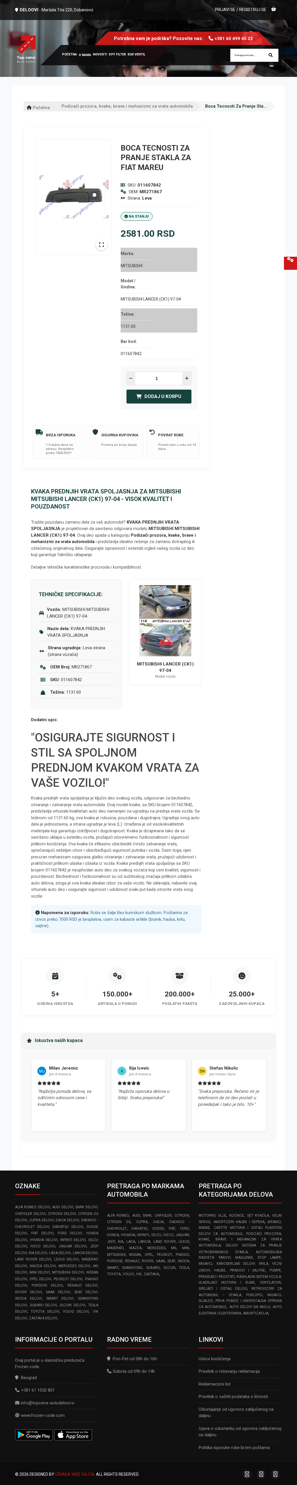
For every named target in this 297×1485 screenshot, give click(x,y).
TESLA (184, 1268)
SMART (113, 1268)
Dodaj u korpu (162, 396)
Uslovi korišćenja (215, 1358)
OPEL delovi (40, 1279)
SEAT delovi (85, 1292)
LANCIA (144, 1242)
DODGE (158, 1229)
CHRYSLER (163, 1215)
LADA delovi (59, 1253)
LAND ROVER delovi (33, 1259)
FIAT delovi (42, 1233)
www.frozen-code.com (43, 1415)
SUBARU (153, 1268)
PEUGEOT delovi (68, 1279)
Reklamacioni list (215, 1384)
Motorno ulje (212, 1215)
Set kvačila (258, 1215)
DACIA (158, 1222)
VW (139, 1274)
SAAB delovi (58, 1292)
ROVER (147, 1261)
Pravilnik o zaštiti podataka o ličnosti (233, 1396)
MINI (185, 1248)
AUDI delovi (62, 1207)
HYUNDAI (128, 1235)
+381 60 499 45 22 (234, 38)
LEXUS (184, 1242)
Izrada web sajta (74, 1474)
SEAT (171, 1261)
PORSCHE (115, 1261)
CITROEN (182, 1215)
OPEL (149, 1255)
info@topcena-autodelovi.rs (47, 1403)
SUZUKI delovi (72, 1305)
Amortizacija (255, 1313)
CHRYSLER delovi (30, 1214)
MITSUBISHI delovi (68, 1272)
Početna (41, 107)
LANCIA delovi (85, 1253)
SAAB (160, 1261)
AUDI (136, 1215)
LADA (130, 1242)
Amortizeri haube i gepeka (239, 1222)
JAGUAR (182, 1235)
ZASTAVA (151, 1274)
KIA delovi (38, 1253)
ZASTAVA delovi (43, 1318)
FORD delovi (70, 1233)
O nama (85, 55)
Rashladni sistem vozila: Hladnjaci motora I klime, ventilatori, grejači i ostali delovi (240, 1283)
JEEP (111, 1242)
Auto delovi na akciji (249, 1307)
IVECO (168, 1235)
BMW (147, 1215)
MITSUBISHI (116, 1255)
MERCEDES (156, 1248)
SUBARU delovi (43, 1305)
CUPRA (142, 1222)
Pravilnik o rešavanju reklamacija (229, 1371)
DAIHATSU (139, 1229)
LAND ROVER (164, 1242)
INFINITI (143, 1235)
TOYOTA (114, 1274)
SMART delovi (59, 1298)
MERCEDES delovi (74, 1266)
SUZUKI (169, 1268)
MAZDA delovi (43, 1266)
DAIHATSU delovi (67, 1227)
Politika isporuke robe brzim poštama (234, 1447)
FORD (184, 1229)
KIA (120, 1242)
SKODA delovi (28, 1298)
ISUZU (156, 1235)
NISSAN (135, 1255)
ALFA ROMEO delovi (32, 1207)
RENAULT (132, 1261)
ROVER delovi (28, 1292)
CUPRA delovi (41, 1220)
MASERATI (115, 1248)
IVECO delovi (42, 1246)
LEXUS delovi (66, 1259)
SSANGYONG (132, 1268)
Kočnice (236, 1215)
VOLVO (128, 1274)
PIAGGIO (182, 1255)
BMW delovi (86, 1207)
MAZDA (135, 1248)
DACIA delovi (67, 1220)
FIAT (172, 1229)
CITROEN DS (119, 1222)
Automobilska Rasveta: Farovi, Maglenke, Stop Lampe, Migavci (240, 1258)
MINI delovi (40, 1272)
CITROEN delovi (62, 1214)
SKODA (183, 1261)
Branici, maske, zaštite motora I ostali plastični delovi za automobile (240, 1228)
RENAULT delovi (82, 1285)
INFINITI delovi (73, 1240)
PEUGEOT (164, 1255)
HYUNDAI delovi (44, 1240)
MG (173, 1248)
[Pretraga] (270, 55)
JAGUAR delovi (72, 1246)
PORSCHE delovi (47, 1285)
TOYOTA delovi (45, 1311)
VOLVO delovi (76, 1311)
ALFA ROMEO (118, 1215)
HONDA (113, 1235)
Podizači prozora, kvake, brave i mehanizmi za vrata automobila (127, 106)
